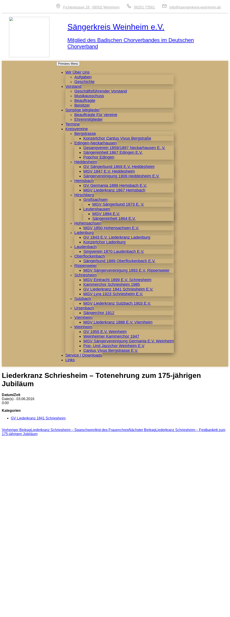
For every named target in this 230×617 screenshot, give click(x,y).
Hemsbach (84, 180)
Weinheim (83, 327)
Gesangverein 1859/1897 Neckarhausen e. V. (124, 147)
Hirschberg (84, 195)
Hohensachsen (87, 223)
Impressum (173, 611)
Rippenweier (85, 265)
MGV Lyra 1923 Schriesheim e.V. (113, 294)
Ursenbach (84, 308)
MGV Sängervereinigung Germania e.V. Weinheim (128, 341)
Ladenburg (84, 232)
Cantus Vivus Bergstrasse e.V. (110, 350)
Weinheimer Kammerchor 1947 (111, 336)
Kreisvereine (76, 129)
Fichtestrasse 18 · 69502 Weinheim (91, 7)
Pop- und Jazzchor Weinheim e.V (113, 346)
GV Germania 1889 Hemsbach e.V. (115, 185)
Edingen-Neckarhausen (95, 143)
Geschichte (84, 81)
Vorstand (73, 86)
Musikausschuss (89, 96)
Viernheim (83, 317)
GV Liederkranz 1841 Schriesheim (38, 418)
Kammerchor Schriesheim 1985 (111, 284)
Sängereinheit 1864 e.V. (114, 218)
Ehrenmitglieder (88, 119)
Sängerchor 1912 (98, 313)
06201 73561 (144, 7)
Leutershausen (96, 209)
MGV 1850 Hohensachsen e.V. (111, 228)
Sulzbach (82, 298)
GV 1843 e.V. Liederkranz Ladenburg (116, 237)
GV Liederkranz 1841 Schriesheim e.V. (118, 289)
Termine (72, 124)
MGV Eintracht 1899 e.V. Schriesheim (117, 280)
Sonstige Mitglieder (82, 110)
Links (70, 360)
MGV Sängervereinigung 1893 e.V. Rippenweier (126, 270)
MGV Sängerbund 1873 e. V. (118, 204)
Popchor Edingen (98, 157)
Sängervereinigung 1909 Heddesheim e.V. (121, 176)
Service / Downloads (83, 355)
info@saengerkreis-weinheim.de (195, 7)
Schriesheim (85, 275)
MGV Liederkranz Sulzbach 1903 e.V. (117, 303)
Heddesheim (85, 162)
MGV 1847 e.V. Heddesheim (109, 171)
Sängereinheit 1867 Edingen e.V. (113, 152)
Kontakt (154, 611)
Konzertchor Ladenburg (104, 242)
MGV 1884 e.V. (106, 214)
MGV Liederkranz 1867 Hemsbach (114, 190)
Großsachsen (95, 199)
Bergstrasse (85, 133)
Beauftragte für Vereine (95, 114)
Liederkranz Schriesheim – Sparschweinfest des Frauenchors (65, 430)
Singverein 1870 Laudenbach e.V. (113, 251)
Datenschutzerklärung (203, 611)
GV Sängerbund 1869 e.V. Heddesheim (119, 166)
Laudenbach (85, 247)
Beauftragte (84, 100)
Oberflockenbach (89, 256)
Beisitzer (82, 105)
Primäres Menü (68, 63)
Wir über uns (77, 72)
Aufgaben (83, 77)
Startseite (135, 611)
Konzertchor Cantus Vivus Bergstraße (117, 138)
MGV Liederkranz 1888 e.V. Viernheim (118, 322)
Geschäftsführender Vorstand (100, 91)
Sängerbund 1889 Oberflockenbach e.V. (119, 261)
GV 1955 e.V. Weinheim (105, 331)
